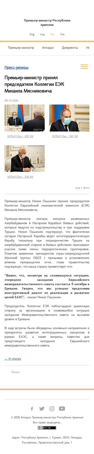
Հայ (42, 34)
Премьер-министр (21, 47)
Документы (70, 47)
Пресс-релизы (17, 67)
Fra (62, 34)
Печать (15, 372)
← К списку (13, 358)
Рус (52, 34)
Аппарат (48, 47)
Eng (32, 34)
